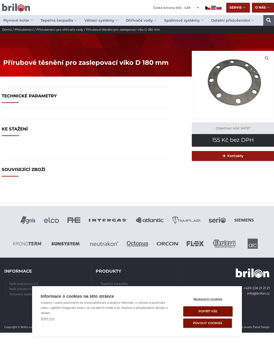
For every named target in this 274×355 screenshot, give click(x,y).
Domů (7, 30)
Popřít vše (207, 311)
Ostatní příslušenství (230, 20)
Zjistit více (48, 318)
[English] (213, 7)
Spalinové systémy (182, 20)
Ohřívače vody (139, 20)
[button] (268, 20)
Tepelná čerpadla (56, 20)
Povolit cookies (207, 323)
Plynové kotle (16, 20)
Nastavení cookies (207, 299)
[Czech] (208, 7)
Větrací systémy (99, 20)
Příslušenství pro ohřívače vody (59, 30)
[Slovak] (219, 7)
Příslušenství (24, 30)
